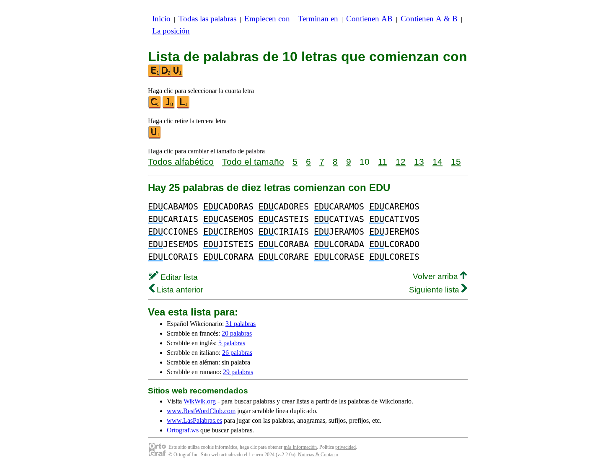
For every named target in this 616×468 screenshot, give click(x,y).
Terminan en (318, 18)
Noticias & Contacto (318, 455)
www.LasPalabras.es (194, 420)
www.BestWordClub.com (201, 410)
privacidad (345, 447)
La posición (171, 30)
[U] (155, 136)
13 (419, 161)
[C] (155, 106)
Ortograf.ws (183, 430)
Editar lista (178, 277)
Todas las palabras (207, 18)
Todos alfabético (181, 161)
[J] (169, 106)
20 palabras (237, 333)
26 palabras (237, 352)
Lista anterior (179, 289)
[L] (183, 106)
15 (456, 161)
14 (437, 161)
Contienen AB (369, 18)
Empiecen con (267, 18)
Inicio (161, 18)
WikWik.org (200, 401)
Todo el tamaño (253, 161)
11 (382, 161)
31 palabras (240, 323)
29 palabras (238, 371)
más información (300, 447)
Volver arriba (436, 276)
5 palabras (231, 342)
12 (401, 161)
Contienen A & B (429, 18)
